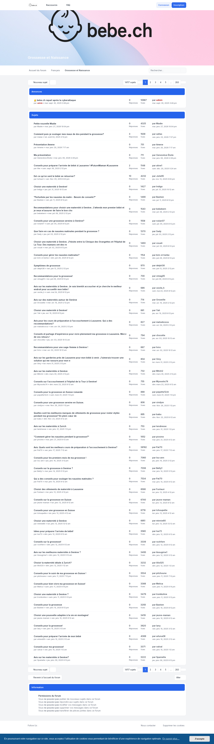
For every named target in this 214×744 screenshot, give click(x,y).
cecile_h (40, 292)
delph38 (41, 268)
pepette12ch (42, 395)
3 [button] (155, 82)
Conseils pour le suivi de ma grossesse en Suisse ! (60, 573)
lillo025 (40, 565)
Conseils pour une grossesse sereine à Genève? (59, 221)
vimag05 (41, 279)
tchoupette (42, 513)
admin (40, 103)
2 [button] (150, 82)
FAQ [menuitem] (68, 5)
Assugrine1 (42, 555)
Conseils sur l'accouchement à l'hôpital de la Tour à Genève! (65, 381)
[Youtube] (44, 725)
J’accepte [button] (199, 739)
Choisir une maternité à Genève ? (51, 594)
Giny (39, 363)
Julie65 (160, 176)
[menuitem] (50, 5)
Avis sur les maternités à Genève (51, 371)
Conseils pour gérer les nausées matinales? (56, 255)
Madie (40, 126)
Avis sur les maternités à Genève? (51, 657)
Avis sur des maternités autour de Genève (55, 300)
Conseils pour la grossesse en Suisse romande (58, 392)
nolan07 (40, 224)
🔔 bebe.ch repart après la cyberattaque (55, 100)
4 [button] (160, 82)
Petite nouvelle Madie (45, 123)
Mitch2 (40, 374)
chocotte (41, 340)
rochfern (41, 545)
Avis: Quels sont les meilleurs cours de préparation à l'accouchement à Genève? (75, 447)
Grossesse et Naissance (48, 57)
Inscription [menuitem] (179, 5)
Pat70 (39, 450)
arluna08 (41, 639)
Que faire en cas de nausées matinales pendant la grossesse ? (66, 231)
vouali (39, 247)
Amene (40, 147)
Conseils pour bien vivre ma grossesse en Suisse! (59, 584)
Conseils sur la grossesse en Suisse (52, 499)
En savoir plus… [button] (170, 738)
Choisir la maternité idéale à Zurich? (52, 562)
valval (39, 650)
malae (40, 137)
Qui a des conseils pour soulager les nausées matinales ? (63, 478)
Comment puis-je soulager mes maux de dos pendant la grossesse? (69, 134)
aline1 (159, 165)
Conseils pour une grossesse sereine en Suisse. (59, 402)
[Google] (46, 725)
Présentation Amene (44, 144)
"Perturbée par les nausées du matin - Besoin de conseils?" (65, 197)
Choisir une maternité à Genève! (50, 186)
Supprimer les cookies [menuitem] (173, 725)
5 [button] (165, 82)
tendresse (41, 429)
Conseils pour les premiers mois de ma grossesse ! (60, 458)
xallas (159, 134)
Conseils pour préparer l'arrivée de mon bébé (57, 636)
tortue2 (40, 179)
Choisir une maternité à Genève (50, 521)
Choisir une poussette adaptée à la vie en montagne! (61, 615)
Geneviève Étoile (44, 158)
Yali (38, 313)
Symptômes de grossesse (47, 265)
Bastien (40, 200)
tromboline (42, 597)
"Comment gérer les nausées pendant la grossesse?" (61, 436)
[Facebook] (39, 725)
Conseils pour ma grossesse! (49, 647)
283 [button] (177, 82)
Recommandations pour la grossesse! (53, 276)
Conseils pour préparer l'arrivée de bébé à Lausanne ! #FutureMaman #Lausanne (76, 165)
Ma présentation (42, 155)
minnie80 (41, 524)
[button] (183, 82)
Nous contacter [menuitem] (148, 725)
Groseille (41, 303)
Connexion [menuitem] (163, 5)
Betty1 (40, 471)
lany (39, 628)
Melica (40, 587)
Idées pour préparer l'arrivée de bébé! (53, 531)
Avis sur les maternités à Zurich (50, 426)
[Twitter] (42, 725)
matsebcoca (42, 326)
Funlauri (40, 492)
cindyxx (40, 405)
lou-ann (40, 461)
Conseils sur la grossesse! (47, 541)
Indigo (40, 189)
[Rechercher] (178, 70)
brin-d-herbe (43, 258)
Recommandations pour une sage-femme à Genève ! (61, 347)
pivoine (40, 439)
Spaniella (41, 660)
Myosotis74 (42, 384)
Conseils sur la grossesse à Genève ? (53, 468)
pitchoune (41, 576)
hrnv (39, 350)
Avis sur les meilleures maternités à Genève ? (57, 552)
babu (39, 419)
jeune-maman (43, 502)
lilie (38, 168)
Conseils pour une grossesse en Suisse (54, 510)
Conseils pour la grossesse (48, 604)
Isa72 (39, 534)
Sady (39, 234)
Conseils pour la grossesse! (48, 625)
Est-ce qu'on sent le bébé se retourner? (54, 176)
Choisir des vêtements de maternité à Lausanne (58, 489)
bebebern (41, 213)
